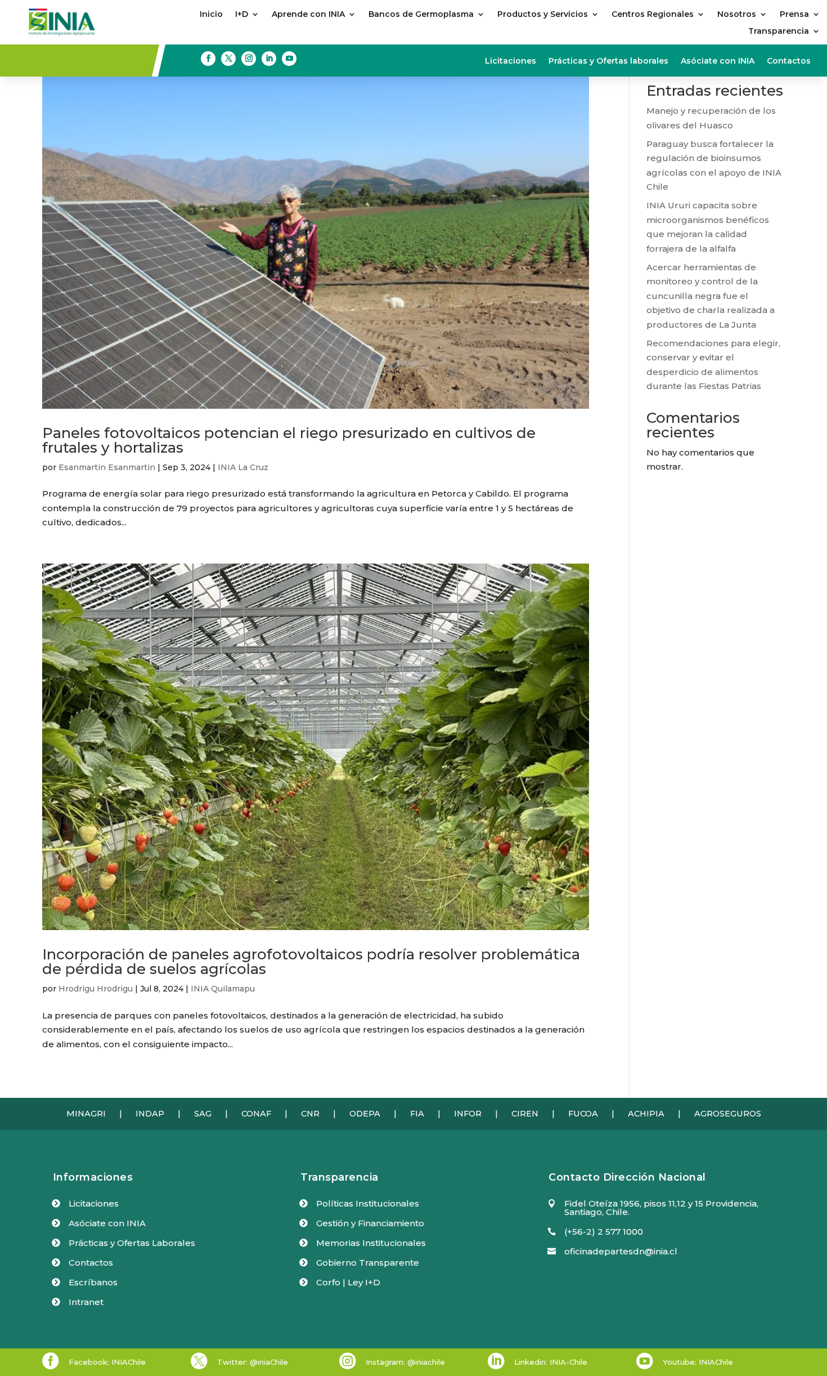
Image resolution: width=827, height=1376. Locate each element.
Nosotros (736, 14)
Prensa (794, 14)
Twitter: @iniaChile (252, 1361)
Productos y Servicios (542, 14)
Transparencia (778, 31)
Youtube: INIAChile (698, 1361)
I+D (241, 14)
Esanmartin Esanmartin (107, 467)
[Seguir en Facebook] (208, 58)
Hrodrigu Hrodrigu (96, 989)
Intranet (86, 1302)
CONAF (256, 1114)
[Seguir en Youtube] (289, 58)
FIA (417, 1114)
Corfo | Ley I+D (348, 1282)
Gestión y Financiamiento (370, 1223)
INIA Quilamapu (223, 989)
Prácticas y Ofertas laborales (608, 61)
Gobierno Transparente (367, 1262)
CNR (310, 1114)
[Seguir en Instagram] (248, 58)
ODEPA (364, 1114)
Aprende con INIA (308, 14)
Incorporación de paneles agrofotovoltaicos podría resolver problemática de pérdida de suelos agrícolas (311, 961)
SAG (203, 1114)
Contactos (789, 61)
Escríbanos (93, 1282)
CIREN (524, 1114)
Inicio (211, 14)
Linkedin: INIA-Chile (550, 1361)
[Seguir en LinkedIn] (269, 58)
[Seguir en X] (228, 58)
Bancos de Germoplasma (421, 14)
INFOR (468, 1114)
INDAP (150, 1114)
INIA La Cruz (243, 467)
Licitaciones (510, 61)
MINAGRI (86, 1114)
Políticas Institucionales (367, 1203)
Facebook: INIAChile (107, 1361)
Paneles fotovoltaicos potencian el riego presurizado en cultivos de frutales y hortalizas (289, 440)
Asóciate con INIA (717, 61)
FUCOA (583, 1114)
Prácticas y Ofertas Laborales (132, 1242)
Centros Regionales (653, 14)
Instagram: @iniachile (405, 1361)
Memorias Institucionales (371, 1242)
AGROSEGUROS (727, 1114)
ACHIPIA (646, 1114)
